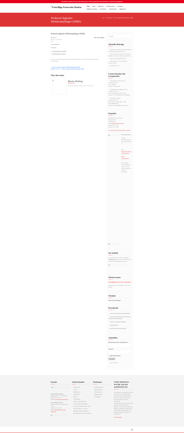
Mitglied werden (77, 392)
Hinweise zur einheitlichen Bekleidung (118, 321)
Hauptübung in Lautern (114, 65)
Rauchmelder (76, 394)
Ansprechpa (124, 158)
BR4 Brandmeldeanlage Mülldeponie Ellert (118, 89)
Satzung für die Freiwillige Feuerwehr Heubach (120, 313)
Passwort (110, 349)
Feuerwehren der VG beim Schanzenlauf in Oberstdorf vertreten (118, 62)
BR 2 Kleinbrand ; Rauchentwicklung (117, 80)
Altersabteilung (97, 392)
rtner (128, 158)
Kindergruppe (97, 397)
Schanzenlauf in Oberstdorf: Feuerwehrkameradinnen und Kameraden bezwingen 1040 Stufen (120, 50)
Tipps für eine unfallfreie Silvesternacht (118, 58)
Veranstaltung (109, 17)
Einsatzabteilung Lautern (59, 54)
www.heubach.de (118, 417)
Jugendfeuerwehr (98, 394)
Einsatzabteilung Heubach (59, 51)
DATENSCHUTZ (113, 9)
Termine (75, 389)
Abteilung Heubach (98, 387)
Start (103, 17)
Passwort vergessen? (114, 362)
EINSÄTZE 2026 (110, 6)
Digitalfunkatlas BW (114, 325)
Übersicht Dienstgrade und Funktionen (118, 328)
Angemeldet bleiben (115, 356)
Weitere (123, 156)
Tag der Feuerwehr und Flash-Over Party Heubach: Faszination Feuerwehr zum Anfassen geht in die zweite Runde (119, 55)
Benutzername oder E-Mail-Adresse (118, 342)
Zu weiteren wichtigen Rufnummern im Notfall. (119, 130)
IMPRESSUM (122, 9)
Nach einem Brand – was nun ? (80, 408)
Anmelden (111, 359)
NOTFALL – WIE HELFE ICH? (79, 401)
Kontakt (75, 397)
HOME (88, 6)
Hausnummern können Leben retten (81, 406)
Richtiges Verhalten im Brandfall (80, 411)
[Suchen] (128, 9)
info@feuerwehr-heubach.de (117, 123)
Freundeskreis (76, 399)
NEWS (94, 6)
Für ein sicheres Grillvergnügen (80, 404)
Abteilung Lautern (98, 389)
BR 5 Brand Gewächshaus (115, 98)
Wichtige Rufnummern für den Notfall (82, 413)
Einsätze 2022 (76, 387)
